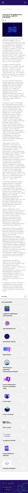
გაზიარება (4, 296)
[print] (5, 20)
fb (3, 483)
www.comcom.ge (19, 289)
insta (12, 483)
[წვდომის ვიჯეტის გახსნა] (3, 489)
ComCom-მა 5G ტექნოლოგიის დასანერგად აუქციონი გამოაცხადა (12, 16)
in (6, 483)
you (9, 483)
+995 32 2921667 (7, 488)
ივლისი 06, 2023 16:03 (7, 9)
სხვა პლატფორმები (7, 302)
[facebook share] (25, 296)
